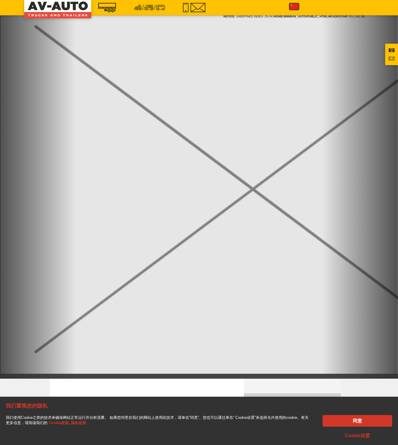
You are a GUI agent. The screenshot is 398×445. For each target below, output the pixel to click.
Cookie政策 (59, 423)
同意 (357, 420)
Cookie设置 (357, 435)
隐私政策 (78, 423)
